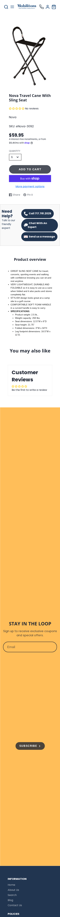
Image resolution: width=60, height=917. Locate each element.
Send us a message (41, 236)
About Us (13, 890)
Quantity (14, 151)
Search (12, 895)
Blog (10, 900)
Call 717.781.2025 (39, 213)
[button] (17, 108)
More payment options (30, 186)
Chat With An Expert (37, 225)
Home (11, 885)
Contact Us (15, 905)
